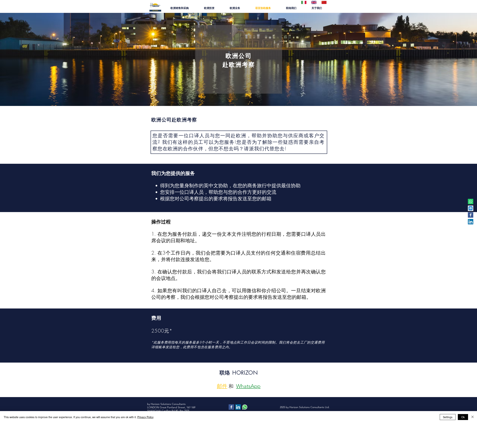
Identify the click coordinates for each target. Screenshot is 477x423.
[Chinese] (324, 2)
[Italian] (303, 2)
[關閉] (472, 417)
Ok (463, 417)
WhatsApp (248, 386)
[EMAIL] (470, 208)
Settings (447, 417)
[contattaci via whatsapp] (244, 407)
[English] (313, 2)
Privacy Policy (145, 417)
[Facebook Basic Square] (470, 215)
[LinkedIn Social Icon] (470, 221)
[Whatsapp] (470, 201)
